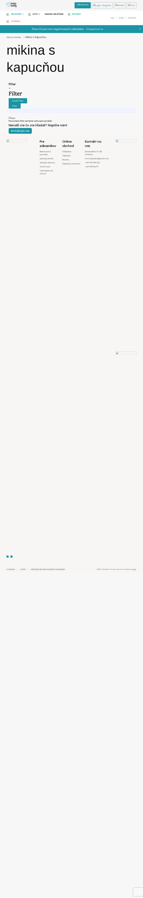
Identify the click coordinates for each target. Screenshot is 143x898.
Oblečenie (16, 14)
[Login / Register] (102, 5)
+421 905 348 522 (92, 162)
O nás (121, 18)
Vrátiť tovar (45, 166)
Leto (35, 14)
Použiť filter (18, 100)
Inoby (134, 569)
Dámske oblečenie (54, 14)
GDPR (23, 569)
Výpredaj (16, 21)
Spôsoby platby (46, 158)
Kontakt (132, 18)
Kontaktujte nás (20, 130)
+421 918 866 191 (91, 166)
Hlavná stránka (14, 37)
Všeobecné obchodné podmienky (48, 569)
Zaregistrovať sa (94, 29)
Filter (14, 106)
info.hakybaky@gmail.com (97, 158)
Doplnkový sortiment (71, 164)
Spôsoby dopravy (47, 162)
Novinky (76, 14)
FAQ (112, 18)
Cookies (11, 569)
